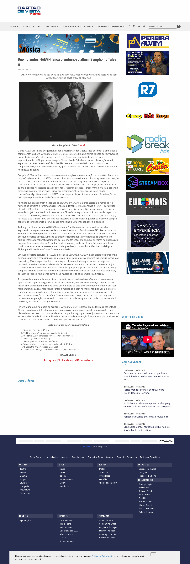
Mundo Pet (65, 486)
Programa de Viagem (108, 527)
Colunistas (52, 26)
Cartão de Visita (106, 520)
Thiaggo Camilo (146, 491)
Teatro (23, 469)
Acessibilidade (78, 457)
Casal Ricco (144, 498)
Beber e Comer (66, 479)
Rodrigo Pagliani (146, 484)
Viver (25, 26)
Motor (102, 469)
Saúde (62, 469)
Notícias (37, 26)
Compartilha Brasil (107, 523)
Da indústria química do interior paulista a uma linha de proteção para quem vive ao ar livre (146, 376)
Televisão (103, 472)
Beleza (63, 475)
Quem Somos (36, 457)
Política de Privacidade (150, 457)
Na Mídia (103, 479)
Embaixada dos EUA (69, 530)
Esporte (63, 482)
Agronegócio (25, 520)
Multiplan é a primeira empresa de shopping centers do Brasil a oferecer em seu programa (148, 405)
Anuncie (65, 457)
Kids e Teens (65, 523)
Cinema (23, 475)
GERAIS (63, 537)
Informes (102, 26)
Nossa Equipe (52, 457)
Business (88, 26)
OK (153, 554)
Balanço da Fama (107, 537)
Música (23, 472)
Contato (109, 457)
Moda (62, 472)
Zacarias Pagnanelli (147, 469)
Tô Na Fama (144, 494)
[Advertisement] (120, 12)
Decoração (25, 493)
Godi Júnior (144, 472)
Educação (24, 482)
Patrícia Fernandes (147, 508)
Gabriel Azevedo (146, 512)
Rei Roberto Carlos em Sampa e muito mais (146, 416)
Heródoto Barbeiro (147, 475)
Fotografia (24, 486)
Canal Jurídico (66, 520)
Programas (118, 26)
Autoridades (104, 475)
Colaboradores (70, 26)
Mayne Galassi (145, 505)
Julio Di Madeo (145, 501)
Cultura (13, 26)
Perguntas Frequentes (127, 457)
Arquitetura (25, 489)
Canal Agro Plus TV (107, 534)
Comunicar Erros (95, 457)
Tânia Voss (144, 487)
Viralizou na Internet (108, 482)
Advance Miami (66, 534)
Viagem (23, 479)
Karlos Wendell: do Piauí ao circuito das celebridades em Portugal (144, 391)
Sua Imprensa (66, 527)
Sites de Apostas (67, 541)
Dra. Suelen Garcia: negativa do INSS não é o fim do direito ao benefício (147, 428)
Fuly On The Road (107, 530)
